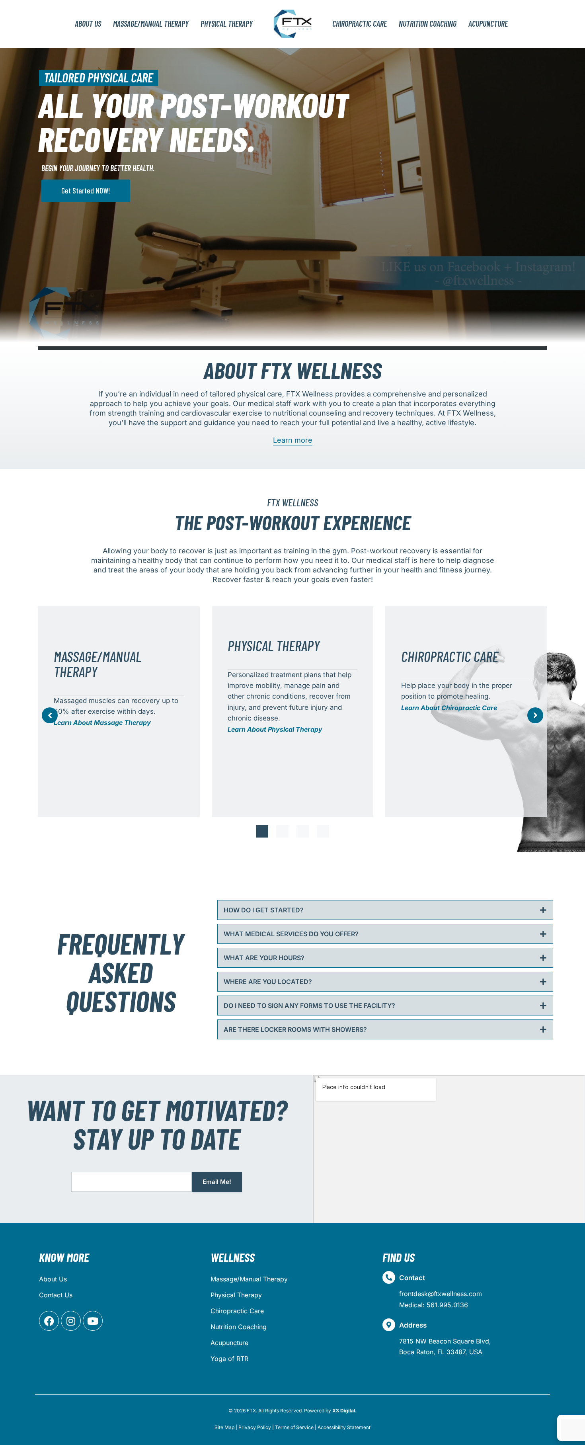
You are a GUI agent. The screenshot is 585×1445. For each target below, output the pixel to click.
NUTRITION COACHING (427, 23)
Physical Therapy (236, 1295)
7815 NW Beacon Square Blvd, (445, 1341)
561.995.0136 (447, 1305)
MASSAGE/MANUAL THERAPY (151, 23)
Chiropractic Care (237, 1311)
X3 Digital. (344, 1411)
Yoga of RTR (229, 1359)
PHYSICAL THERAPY (227, 23)
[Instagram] (71, 1321)
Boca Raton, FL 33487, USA (440, 1352)
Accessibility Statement (344, 1427)
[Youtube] (93, 1321)
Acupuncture (229, 1343)
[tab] (385, 910)
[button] (262, 831)
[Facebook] (49, 1321)
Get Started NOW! (85, 190)
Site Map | (225, 1427)
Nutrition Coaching (239, 1327)
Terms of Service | (295, 1427)
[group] (119, 711)
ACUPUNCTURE (488, 23)
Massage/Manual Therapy (249, 1279)
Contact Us (55, 1295)
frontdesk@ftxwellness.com (440, 1294)
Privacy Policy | (256, 1427)
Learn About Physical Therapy (275, 729)
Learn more (292, 440)
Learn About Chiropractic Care (449, 708)
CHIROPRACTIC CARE (359, 23)
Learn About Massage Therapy (102, 722)
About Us (88, 23)
